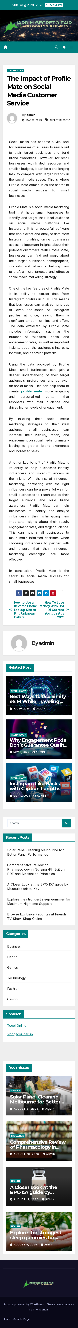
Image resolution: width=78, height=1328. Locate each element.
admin (31, 115)
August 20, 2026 (27, 1154)
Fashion (13, 989)
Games (12, 967)
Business (14, 946)
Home (6, 1319)
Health (12, 957)
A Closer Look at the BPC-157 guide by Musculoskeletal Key (34, 1192)
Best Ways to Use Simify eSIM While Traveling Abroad (38, 701)
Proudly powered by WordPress (24, 1304)
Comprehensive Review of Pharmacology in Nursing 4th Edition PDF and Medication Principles (36, 869)
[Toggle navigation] (71, 47)
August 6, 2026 (26, 1244)
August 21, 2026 (26, 1108)
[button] (56, 47)
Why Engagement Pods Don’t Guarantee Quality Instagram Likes (38, 745)
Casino (12, 999)
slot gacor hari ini (20, 1034)
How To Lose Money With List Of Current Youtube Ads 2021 (52, 610)
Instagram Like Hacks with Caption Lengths (35, 786)
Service (15, 1090)
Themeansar (41, 1309)
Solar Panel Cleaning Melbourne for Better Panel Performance (35, 1102)
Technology (15, 70)
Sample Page (21, 1319)
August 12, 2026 (26, 1199)
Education (17, 1136)
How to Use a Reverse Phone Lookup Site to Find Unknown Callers (25, 610)
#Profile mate (60, 120)
